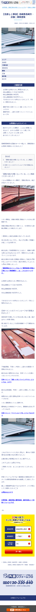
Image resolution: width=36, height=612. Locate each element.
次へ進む (19, 551)
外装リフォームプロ (18, 598)
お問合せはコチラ (7, 492)
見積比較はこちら (18, 610)
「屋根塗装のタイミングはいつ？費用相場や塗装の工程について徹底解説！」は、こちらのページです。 (18, 270)
